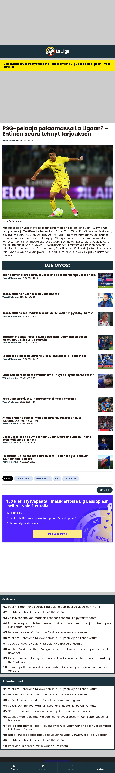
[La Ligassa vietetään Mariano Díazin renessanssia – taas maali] (105, 361)
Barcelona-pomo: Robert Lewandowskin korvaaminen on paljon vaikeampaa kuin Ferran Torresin (44, 338)
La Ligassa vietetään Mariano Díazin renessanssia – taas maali (44, 356)
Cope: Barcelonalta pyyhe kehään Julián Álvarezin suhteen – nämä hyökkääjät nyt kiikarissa (46, 438)
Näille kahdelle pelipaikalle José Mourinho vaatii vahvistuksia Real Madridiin (58, 735)
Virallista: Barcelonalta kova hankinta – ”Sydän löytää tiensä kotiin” (48, 375)
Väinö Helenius (10, 378)
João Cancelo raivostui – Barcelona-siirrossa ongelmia (39, 398)
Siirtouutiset (70, 478)
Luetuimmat (14, 681)
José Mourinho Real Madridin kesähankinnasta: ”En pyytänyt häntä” (48, 313)
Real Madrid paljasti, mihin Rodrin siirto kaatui (38, 746)
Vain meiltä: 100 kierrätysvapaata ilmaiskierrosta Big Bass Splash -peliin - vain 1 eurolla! (57, 65)
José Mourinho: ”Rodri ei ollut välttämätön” (31, 294)
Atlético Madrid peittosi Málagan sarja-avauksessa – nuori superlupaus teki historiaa (42, 419)
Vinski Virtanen (10, 297)
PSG (57, 478)
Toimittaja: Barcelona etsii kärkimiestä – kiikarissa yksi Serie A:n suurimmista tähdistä (45, 457)
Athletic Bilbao (23, 478)
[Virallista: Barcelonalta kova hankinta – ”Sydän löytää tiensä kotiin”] (105, 381)
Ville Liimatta (9, 140)
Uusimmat (13, 599)
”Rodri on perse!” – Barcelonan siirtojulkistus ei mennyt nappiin (49, 711)
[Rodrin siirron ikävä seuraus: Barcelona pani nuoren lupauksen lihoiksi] (105, 280)
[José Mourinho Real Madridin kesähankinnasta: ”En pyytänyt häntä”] (105, 319)
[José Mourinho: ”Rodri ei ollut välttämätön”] (105, 300)
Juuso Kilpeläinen (11, 278)
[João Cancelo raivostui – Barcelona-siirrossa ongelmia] (105, 404)
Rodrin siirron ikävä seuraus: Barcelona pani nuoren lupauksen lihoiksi (49, 275)
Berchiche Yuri (43, 478)
